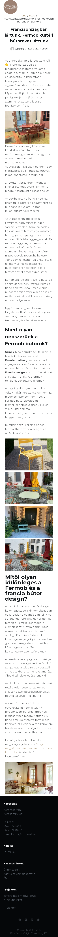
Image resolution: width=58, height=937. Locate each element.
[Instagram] (26, 920)
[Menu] (53, 7)
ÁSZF (7, 878)
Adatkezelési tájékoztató (19, 873)
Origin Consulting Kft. (35, 933)
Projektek (10, 907)
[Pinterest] (38, 920)
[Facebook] (20, 920)
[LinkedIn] (32, 920)
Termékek (10, 851)
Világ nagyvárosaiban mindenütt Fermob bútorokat (28, 748)
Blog (45, 49)
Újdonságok (11, 869)
